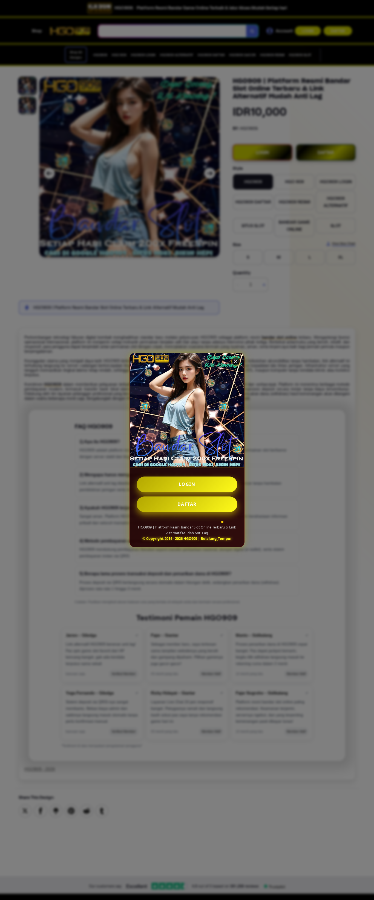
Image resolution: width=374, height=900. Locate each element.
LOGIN (187, 484)
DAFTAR (187, 504)
